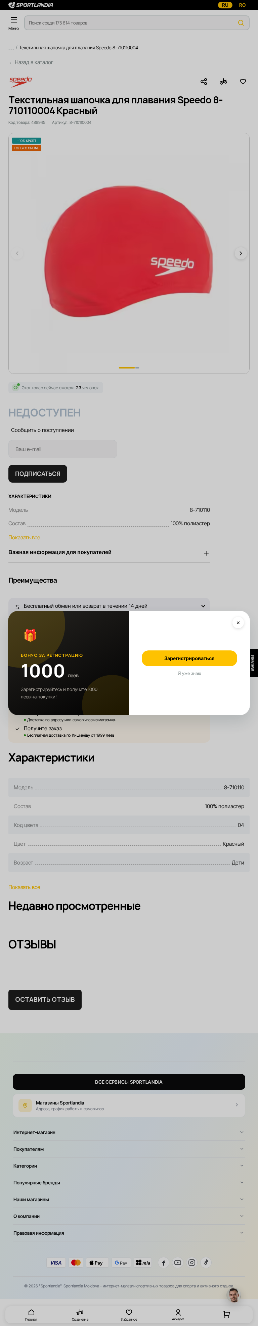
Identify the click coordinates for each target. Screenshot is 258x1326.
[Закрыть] (238, 622)
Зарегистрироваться (189, 658)
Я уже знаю (189, 673)
